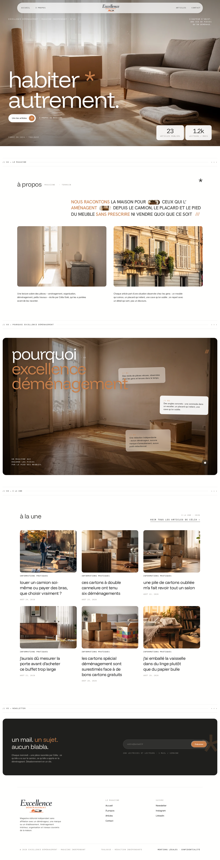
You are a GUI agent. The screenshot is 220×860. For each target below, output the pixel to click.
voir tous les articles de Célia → (175, 519)
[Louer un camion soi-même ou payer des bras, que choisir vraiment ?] (48, 551)
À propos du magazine (50, 118)
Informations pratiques (34, 576)
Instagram (161, 810)
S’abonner (199, 744)
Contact (196, 8)
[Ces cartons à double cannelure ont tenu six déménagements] (110, 551)
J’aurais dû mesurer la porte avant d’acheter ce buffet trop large (40, 664)
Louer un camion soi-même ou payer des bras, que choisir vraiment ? (43, 588)
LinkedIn (160, 815)
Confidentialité (190, 850)
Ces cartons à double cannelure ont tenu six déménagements (101, 588)
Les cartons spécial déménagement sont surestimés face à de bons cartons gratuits (102, 666)
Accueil (25, 8)
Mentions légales (168, 850)
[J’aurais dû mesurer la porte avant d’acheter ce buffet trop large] (48, 627)
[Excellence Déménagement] (111, 7)
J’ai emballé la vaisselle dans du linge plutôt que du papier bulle (164, 664)
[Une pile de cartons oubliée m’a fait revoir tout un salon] (171, 551)
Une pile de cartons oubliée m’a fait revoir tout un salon (169, 585)
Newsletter (161, 805)
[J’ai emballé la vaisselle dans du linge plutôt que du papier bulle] (171, 627)
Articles (181, 8)
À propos (41, 8)
